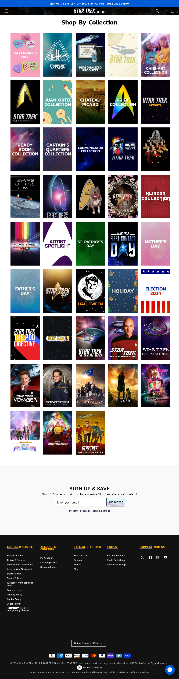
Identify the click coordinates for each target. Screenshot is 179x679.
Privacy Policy (14, 594)
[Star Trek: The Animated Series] (90, 433)
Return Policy (14, 578)
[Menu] (6, 11)
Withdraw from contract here (20, 584)
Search (77, 564)
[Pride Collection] (123, 102)
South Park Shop (116, 560)
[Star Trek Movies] (155, 102)
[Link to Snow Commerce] (89, 669)
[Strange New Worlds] (57, 433)
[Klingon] (155, 196)
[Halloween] (90, 291)
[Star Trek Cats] (25, 102)
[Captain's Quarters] (57, 149)
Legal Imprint (14, 603)
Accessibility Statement (19, 569)
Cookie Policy (14, 599)
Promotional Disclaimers (20, 564)
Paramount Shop (116, 555)
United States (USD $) (86, 643)
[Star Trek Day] (57, 291)
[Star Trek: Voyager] (25, 385)
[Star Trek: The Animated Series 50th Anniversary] (57, 338)
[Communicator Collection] (90, 149)
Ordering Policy (48, 562)
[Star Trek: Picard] (123, 385)
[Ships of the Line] (25, 196)
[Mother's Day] (155, 244)
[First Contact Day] (123, 244)
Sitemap (78, 560)
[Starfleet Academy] (57, 55)
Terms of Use (14, 590)
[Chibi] (155, 55)
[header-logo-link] (89, 11)
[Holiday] (123, 291)
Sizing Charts (14, 573)
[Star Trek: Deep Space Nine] (155, 338)
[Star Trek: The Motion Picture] (25, 244)
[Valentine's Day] (25, 55)
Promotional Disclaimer (89, 511)
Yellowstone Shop (116, 564)
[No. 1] (90, 196)
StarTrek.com (81, 555)
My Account (46, 558)
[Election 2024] (155, 291)
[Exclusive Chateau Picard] (90, 102)
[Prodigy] (25, 433)
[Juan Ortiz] (57, 102)
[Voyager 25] (155, 149)
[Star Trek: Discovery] (90, 385)
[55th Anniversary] (123, 149)
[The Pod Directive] (25, 338)
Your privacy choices (18, 610)
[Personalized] (90, 55)
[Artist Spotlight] (57, 244)
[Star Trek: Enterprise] (57, 385)
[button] (157, 11)
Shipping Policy (48, 567)
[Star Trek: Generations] (57, 196)
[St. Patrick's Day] (90, 244)
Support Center (15, 555)
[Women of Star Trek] (123, 55)
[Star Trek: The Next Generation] (123, 338)
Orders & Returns (16, 560)
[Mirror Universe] (123, 196)
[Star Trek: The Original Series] (90, 338)
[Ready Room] (25, 149)
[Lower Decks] (155, 385)
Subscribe (115, 502)
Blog (76, 569)
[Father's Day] (25, 291)
